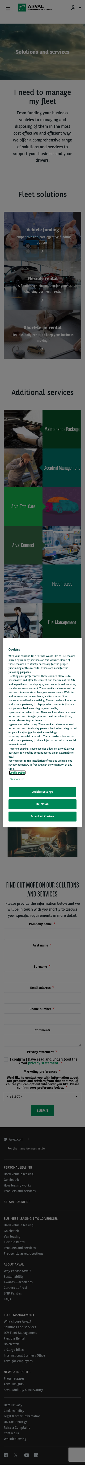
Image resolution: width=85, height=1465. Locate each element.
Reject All (42, 804)
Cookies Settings (42, 791)
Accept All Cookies (42, 816)
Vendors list (17, 779)
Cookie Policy (17, 772)
